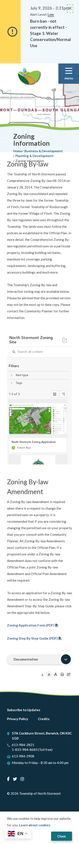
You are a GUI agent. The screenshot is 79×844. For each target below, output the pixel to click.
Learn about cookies (34, 825)
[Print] (62, 674)
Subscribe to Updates (23, 710)
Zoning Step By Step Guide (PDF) (32, 638)
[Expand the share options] (68, 674)
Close (61, 836)
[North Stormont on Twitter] (15, 778)
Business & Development (43, 151)
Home (17, 151)
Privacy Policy (17, 719)
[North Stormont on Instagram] (22, 778)
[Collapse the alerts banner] (70, 9)
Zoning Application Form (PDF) (30, 625)
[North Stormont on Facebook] (8, 778)
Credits (43, 719)
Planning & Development (34, 156)
